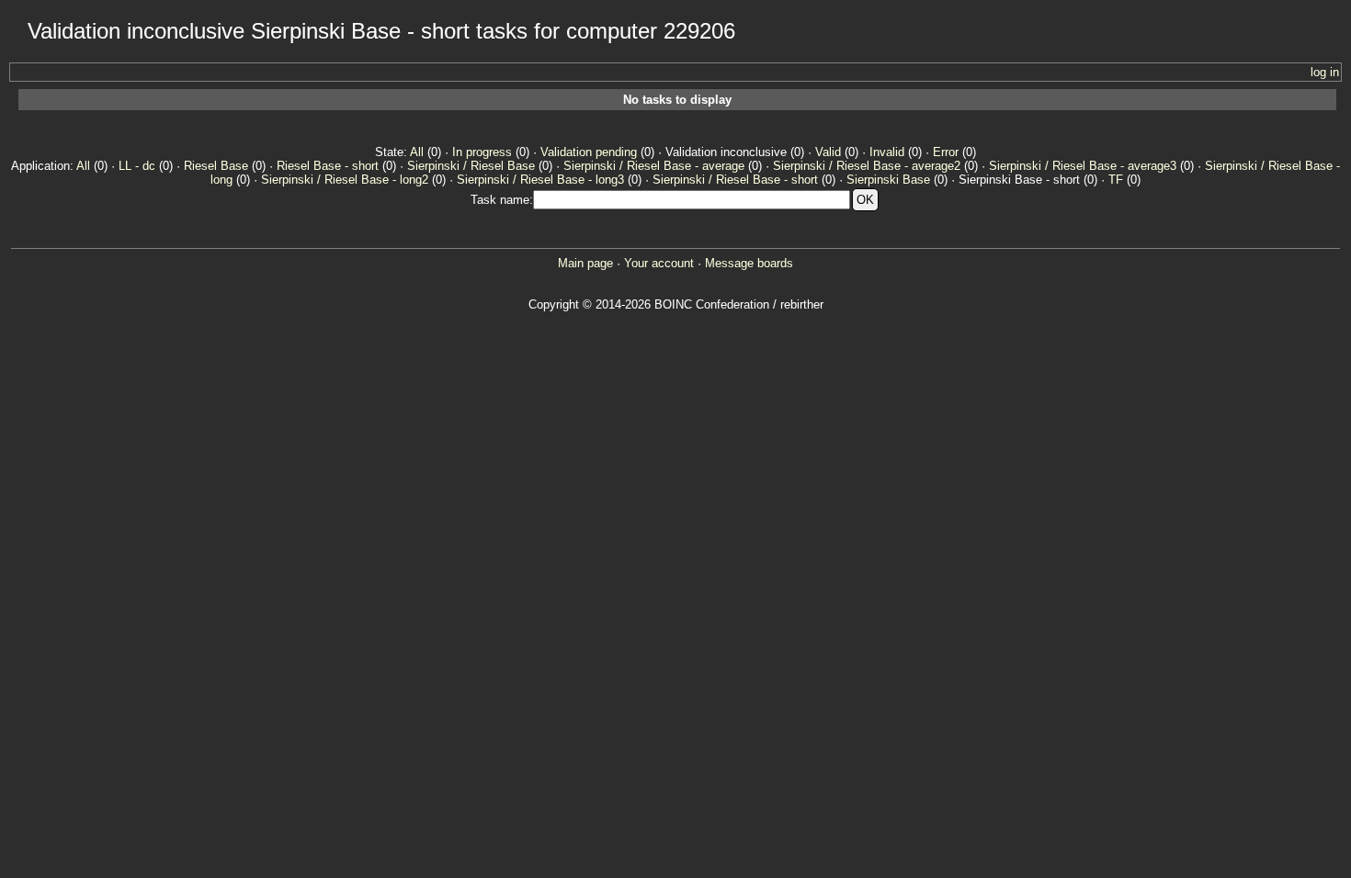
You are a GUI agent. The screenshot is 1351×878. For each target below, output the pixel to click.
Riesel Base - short (328, 166)
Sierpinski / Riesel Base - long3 (540, 179)
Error (946, 152)
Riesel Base (216, 166)
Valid (828, 152)
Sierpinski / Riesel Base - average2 (866, 166)
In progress (482, 152)
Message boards (749, 263)
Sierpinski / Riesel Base (471, 166)
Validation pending (588, 152)
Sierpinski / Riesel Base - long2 (344, 179)
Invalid (886, 152)
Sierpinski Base (888, 179)
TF (1115, 179)
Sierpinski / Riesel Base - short (735, 179)
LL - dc (137, 166)
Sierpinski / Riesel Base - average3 (1082, 166)
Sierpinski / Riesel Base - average (653, 166)
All (417, 152)
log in (1325, 72)
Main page (585, 263)
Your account (659, 263)
